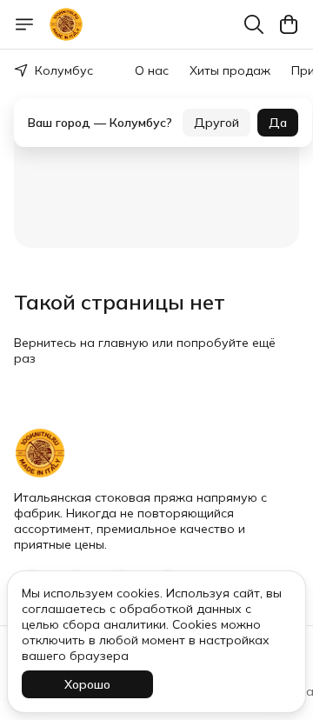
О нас (152, 70)
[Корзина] (288, 24)
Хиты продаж (230, 70)
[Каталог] (24, 24)
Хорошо (87, 684)
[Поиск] (253, 24)
